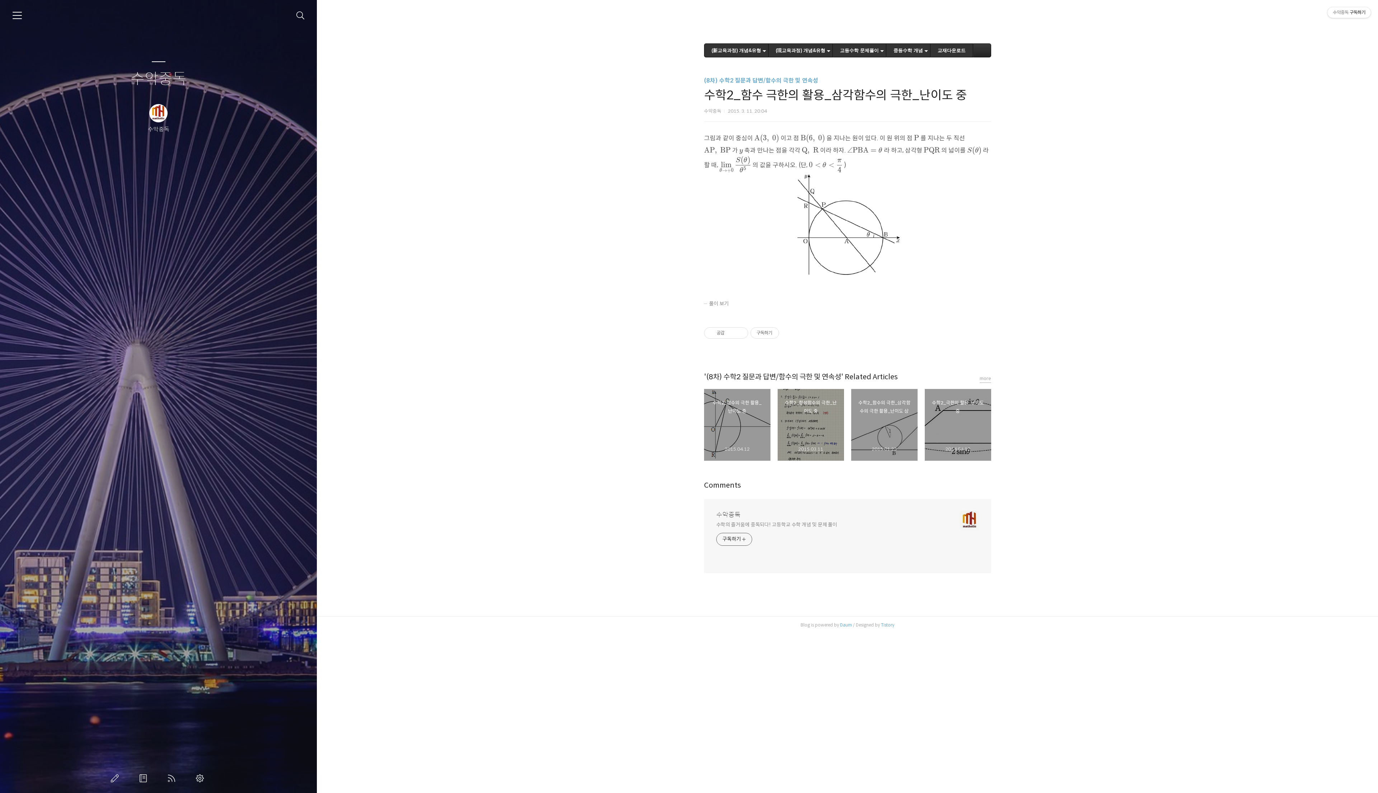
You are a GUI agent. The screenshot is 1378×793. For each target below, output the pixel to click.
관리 (201, 778)
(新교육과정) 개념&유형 (736, 50)
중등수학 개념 (908, 50)
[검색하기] (300, 15)
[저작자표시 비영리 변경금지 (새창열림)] (788, 333)
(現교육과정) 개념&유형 (800, 50)
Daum (846, 625)
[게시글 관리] (740, 333)
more (985, 378)
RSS (173, 778)
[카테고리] (17, 15)
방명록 (144, 778)
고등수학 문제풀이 (859, 50)
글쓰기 (116, 778)
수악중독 (159, 79)
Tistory (887, 625)
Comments (722, 485)
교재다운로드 (952, 50)
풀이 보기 (719, 303)
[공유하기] (731, 333)
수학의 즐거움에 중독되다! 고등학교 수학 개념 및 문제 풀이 (777, 524)
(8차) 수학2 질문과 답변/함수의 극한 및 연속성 (761, 80)
